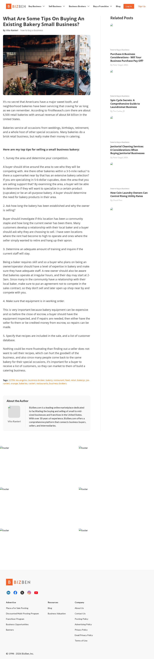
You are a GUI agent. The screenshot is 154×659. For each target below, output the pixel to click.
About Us (79, 608)
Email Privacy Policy (84, 635)
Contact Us (80, 613)
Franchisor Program (15, 619)
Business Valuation (57, 613)
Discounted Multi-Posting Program (22, 613)
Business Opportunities (17, 624)
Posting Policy (81, 619)
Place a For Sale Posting (17, 608)
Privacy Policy (81, 629)
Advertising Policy (83, 624)
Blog (118, 6)
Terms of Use (81, 640)
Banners (10, 629)
